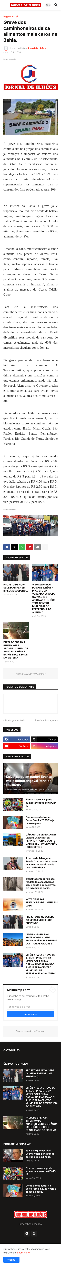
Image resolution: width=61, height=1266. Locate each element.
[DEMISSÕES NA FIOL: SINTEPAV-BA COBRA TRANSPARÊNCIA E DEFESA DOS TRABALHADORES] (13, 939)
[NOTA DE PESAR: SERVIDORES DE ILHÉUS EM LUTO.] (13, 904)
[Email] (37, 547)
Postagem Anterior (15, 720)
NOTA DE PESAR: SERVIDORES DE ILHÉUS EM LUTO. (42, 902)
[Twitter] (14, 547)
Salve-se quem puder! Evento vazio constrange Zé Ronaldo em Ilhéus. (40, 1153)
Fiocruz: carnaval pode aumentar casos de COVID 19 (41, 802)
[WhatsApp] (22, 547)
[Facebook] (6, 547)
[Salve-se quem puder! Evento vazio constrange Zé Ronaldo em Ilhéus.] (13, 1155)
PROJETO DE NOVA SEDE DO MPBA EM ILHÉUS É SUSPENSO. (15, 587)
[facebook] (27, 1234)
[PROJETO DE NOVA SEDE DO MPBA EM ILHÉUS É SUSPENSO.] (16, 572)
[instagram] (34, 1234)
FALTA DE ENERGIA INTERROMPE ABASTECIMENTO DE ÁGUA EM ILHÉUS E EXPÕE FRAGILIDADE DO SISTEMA (15, 650)
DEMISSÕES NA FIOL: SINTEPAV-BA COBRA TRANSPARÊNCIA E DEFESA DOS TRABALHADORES (41, 939)
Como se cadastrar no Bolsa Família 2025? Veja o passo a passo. (41, 820)
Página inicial (10, 16)
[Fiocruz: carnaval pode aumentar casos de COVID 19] (13, 804)
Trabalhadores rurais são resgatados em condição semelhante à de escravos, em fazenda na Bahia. (41, 883)
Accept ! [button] (11, 1259)
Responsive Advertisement (30, 673)
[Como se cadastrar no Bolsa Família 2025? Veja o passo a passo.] (13, 822)
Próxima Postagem (45, 720)
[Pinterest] (29, 547)
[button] (4, 5)
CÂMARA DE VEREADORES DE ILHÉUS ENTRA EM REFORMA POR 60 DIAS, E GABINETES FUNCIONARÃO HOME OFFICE (41, 840)
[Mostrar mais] (45, 547)
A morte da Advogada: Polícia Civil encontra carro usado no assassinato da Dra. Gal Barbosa (41, 863)
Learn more (23, 1252)
